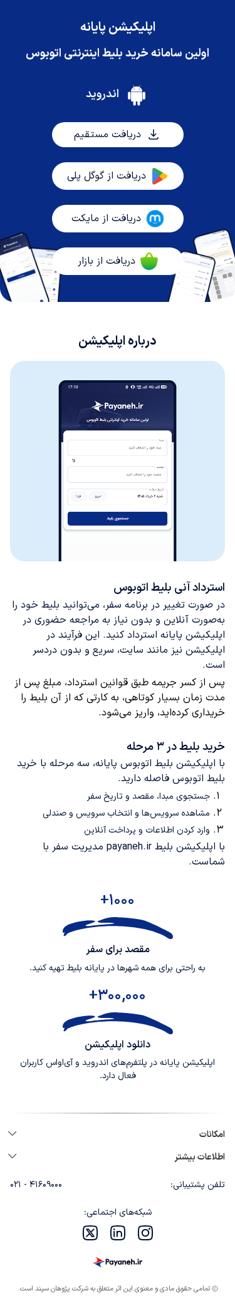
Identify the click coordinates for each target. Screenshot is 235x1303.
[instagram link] (145, 1233)
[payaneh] (118, 1262)
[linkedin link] (118, 1233)
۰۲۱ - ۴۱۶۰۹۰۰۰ (36, 1185)
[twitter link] (90, 1233)
